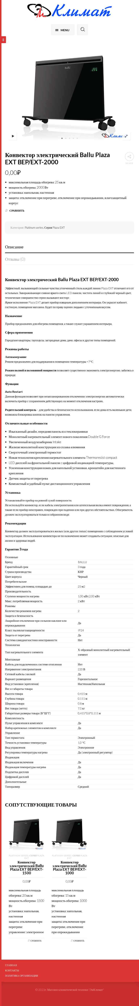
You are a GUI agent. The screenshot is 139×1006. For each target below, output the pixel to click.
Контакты (12, 970)
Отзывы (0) (15, 259)
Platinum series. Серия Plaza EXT (45, 227)
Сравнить (16, 210)
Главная (11, 965)
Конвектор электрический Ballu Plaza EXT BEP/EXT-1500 (27, 867)
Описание (14, 246)
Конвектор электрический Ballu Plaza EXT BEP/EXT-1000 (69, 867)
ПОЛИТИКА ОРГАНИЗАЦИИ (21, 975)
